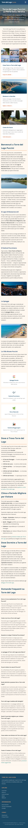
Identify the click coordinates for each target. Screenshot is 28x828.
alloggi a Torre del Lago (7, 583)
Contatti (4, 808)
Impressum (4, 815)
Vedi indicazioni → (7, 137)
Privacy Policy (5, 817)
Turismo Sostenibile (6, 806)
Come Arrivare (5, 794)
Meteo (3, 796)
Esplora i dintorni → (8, 105)
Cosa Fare (4, 790)
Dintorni (4, 792)
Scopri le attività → (8, 74)
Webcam (4, 797)
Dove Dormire (5, 804)
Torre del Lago (9, 2)
